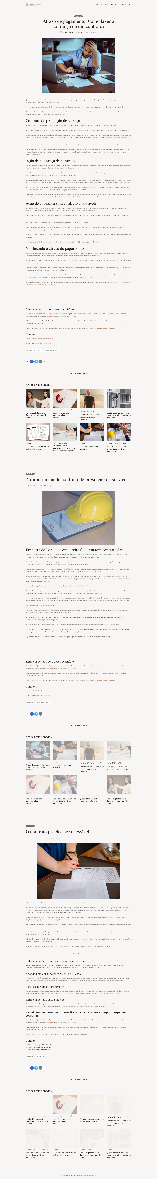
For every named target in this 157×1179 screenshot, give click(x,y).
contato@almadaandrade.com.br (42, 339)
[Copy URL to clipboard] (44, 361)
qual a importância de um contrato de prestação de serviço (57, 107)
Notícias (37, 410)
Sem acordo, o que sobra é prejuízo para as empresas (64, 449)
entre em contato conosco (41, 980)
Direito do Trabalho (95, 410)
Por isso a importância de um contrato (38, 242)
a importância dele (86, 917)
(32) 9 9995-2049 (45, 343)
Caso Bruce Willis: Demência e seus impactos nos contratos (92, 417)
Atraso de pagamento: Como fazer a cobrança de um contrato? (37, 767)
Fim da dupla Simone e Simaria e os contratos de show (36, 415)
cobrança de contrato (34, 350)
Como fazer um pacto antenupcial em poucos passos (62, 415)
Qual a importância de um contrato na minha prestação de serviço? (119, 415)
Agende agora (48, 316)
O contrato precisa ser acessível (89, 448)
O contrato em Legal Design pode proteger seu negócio (37, 448)
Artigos (55, 443)
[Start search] (130, 4)
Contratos (78, 16)
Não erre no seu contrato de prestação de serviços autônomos (118, 449)
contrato (30, 702)
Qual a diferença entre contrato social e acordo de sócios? (91, 801)
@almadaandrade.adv (43, 1050)
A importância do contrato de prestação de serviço (92, 1120)
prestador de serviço (50, 350)
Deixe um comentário (77, 373)
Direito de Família (67, 410)
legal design (40, 1056)
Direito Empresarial (87, 411)
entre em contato (79, 314)
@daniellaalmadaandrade (105, 328)
